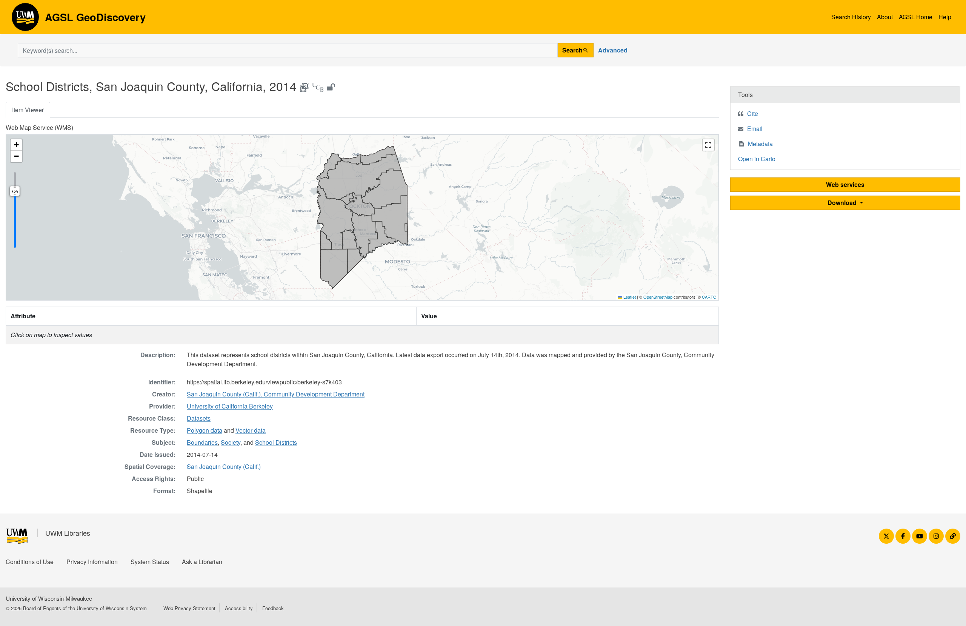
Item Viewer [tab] (28, 109)
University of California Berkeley (230, 406)
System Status (150, 561)
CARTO (709, 297)
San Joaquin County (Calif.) (224, 466)
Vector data (250, 430)
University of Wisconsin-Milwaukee (49, 598)
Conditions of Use (30, 561)
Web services (845, 184)
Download (843, 202)
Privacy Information (92, 561)
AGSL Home (915, 16)
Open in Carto (756, 158)
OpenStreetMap (657, 297)
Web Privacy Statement (189, 608)
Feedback (273, 608)
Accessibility (239, 608)
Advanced (613, 50)
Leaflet (629, 297)
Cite (752, 113)
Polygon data (204, 430)
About (885, 16)
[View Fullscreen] (708, 145)
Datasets (199, 418)
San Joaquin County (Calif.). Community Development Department (276, 394)
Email (755, 128)
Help (944, 16)
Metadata (760, 143)
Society (230, 442)
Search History (851, 16)
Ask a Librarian (202, 561)
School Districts (276, 442)
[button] (16, 145)
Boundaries (202, 442)
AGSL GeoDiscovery (25, 19)
